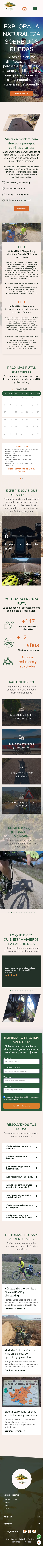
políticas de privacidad (21, 1097)
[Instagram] (25, 1531)
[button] (35, 8)
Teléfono (7, 1077)
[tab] (21, 537)
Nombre (7, 1058)
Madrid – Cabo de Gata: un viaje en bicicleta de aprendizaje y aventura (20, 1354)
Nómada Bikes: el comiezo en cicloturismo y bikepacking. (20, 1292)
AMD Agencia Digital (17, 1539)
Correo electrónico (11, 1067)
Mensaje (7, 1086)
